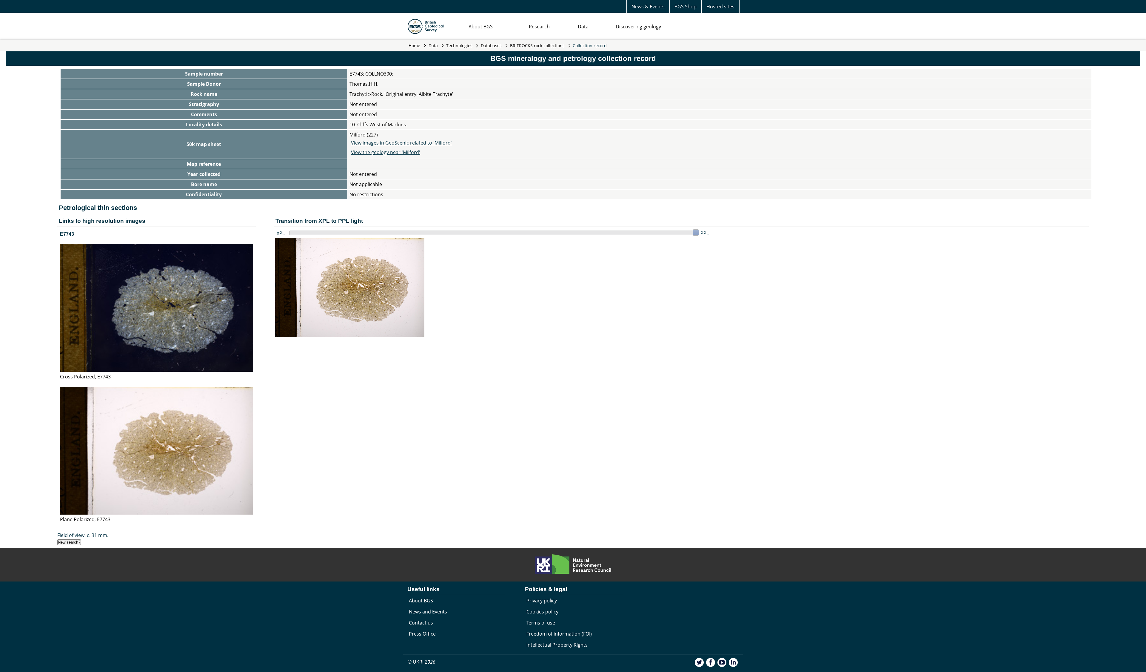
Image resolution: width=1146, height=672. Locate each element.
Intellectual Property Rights (557, 645)
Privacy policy (541, 600)
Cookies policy (542, 611)
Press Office (422, 633)
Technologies (459, 45)
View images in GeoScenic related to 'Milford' (401, 142)
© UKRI (421, 662)
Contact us (421, 622)
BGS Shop (685, 6)
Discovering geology (638, 26)
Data (583, 26)
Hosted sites (720, 6)
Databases (491, 45)
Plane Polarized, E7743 (85, 519)
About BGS (481, 26)
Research (539, 26)
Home (414, 45)
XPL (281, 233)
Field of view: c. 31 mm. (82, 535)
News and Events (428, 611)
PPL (704, 233)
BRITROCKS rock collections (537, 45)
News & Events (648, 6)
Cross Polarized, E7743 (85, 376)
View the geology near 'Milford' (385, 152)
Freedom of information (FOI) (559, 633)
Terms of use (540, 622)
